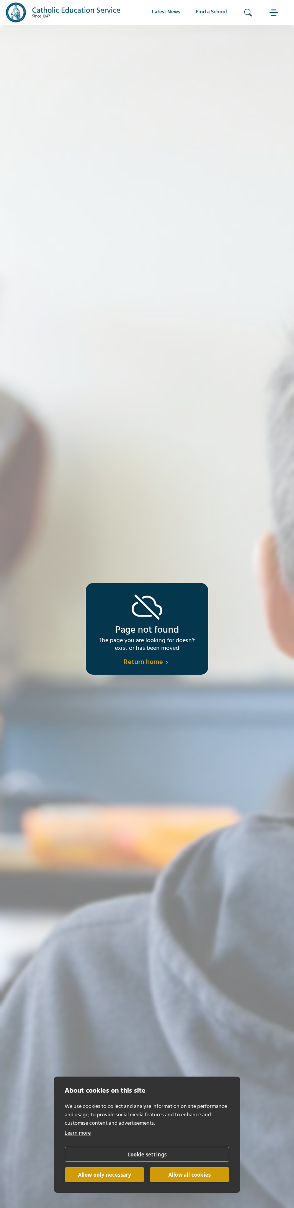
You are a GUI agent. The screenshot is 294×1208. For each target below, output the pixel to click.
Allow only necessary (104, 1174)
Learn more (78, 1133)
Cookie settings (147, 1154)
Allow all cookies (189, 1174)
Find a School (211, 12)
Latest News (166, 12)
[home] (63, 12)
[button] (274, 12)
